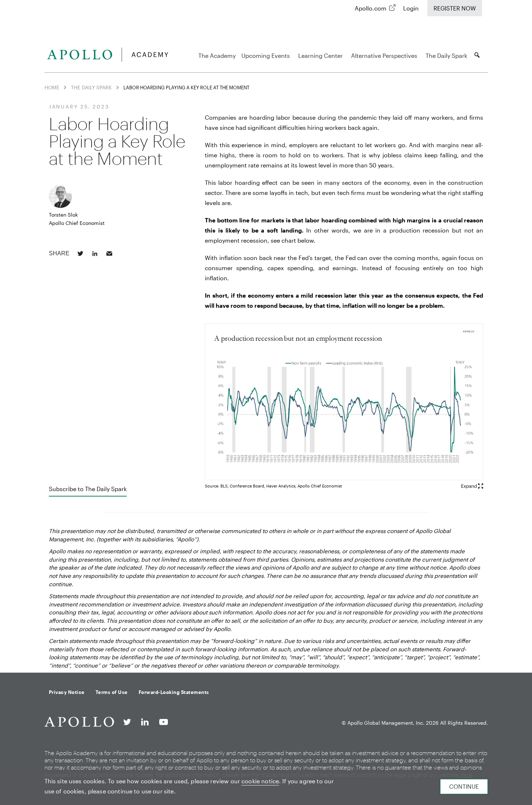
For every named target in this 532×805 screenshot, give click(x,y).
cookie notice (260, 781)
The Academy (217, 55)
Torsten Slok (63, 215)
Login (411, 8)
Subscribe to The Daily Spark (88, 488)
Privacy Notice (67, 692)
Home (52, 87)
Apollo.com (371, 8)
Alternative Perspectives (384, 55)
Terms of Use (112, 692)
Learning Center (320, 55)
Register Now (455, 8)
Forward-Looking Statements (174, 692)
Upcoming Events (265, 55)
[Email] (109, 253)
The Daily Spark (446, 55)
